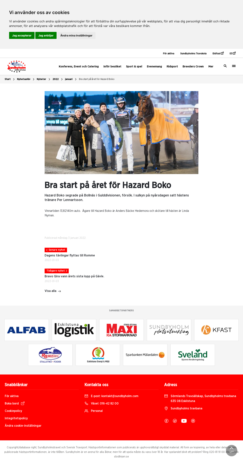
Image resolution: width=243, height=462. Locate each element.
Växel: (104, 403)
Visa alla (50, 290)
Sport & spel (134, 66)
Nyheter (41, 79)
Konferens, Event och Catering (79, 66)
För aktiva (168, 53)
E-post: (114, 396)
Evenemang (154, 66)
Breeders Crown (193, 66)
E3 (231, 53)
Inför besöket (112, 66)
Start (8, 79)
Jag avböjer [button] (46, 35)
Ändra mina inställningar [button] (76, 35)
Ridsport (172, 66)
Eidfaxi (217, 53)
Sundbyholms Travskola (193, 53)
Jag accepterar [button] (22, 35)
